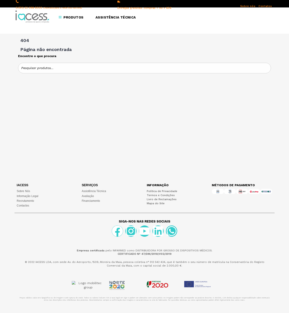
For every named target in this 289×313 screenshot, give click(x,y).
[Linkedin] (158, 231)
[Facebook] (117, 231)
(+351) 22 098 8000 (49, 7)
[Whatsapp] (171, 231)
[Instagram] (131, 231)
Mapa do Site (156, 203)
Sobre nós (247, 6)
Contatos (265, 6)
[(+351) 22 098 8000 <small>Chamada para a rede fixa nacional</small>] (17, 1)
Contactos (23, 205)
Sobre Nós (23, 191)
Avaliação (88, 196)
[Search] (266, 68)
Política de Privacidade (162, 191)
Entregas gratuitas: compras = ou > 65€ (144, 7)
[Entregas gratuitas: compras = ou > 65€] (118, 1)
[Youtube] (144, 231)
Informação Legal (27, 196)
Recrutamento (25, 200)
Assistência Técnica (94, 191)
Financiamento (91, 200)
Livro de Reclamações (162, 199)
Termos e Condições (161, 195)
